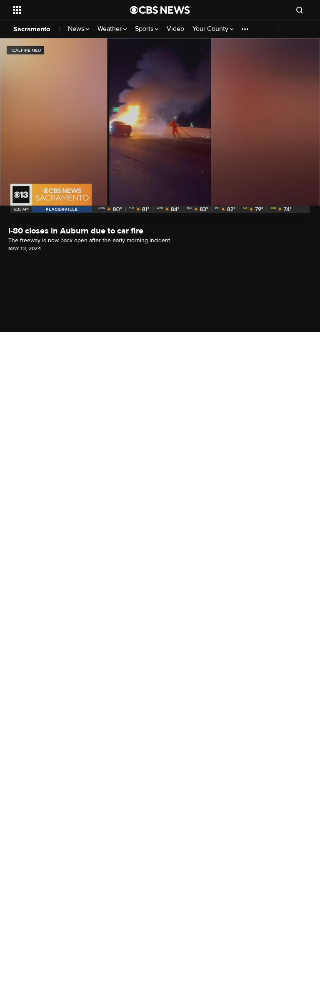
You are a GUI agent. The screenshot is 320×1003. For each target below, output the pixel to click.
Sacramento (31, 29)
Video (175, 29)
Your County (211, 29)
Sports (145, 29)
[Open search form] (299, 10)
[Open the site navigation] (62, 10)
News (77, 29)
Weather (110, 29)
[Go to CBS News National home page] (160, 10)
